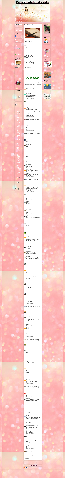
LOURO (27, 282)
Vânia (26, 430)
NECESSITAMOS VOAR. (18, 163)
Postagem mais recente (27, 462)
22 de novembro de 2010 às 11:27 (30, 291)
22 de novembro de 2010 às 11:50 (30, 295)
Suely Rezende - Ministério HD (30, 435)
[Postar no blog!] (38, 84)
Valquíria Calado (28, 132)
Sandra (27, 385)
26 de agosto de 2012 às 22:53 (29, 456)
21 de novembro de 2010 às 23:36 (30, 199)
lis (26, 215)
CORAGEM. (18, 135)
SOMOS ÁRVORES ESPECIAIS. (18, 142)
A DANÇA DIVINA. (18, 156)
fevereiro (18, 185)
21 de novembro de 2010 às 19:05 (30, 105)
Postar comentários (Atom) (34, 465)
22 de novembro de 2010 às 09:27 (30, 254)
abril (17, 183)
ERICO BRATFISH (28, 296)
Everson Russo (28, 251)
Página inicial (33, 463)
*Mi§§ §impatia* (28, 93)
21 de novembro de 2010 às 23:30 (30, 191)
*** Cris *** (27, 184)
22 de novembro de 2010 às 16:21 (30, 342)
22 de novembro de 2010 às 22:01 (30, 390)
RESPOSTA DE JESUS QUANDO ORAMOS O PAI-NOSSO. (18, 159)
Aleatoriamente (28, 144)
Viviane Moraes (28, 310)
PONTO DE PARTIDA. (18, 121)
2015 (17, 104)
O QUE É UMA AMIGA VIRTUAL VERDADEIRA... (18, 138)
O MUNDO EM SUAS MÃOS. (18, 174)
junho (18, 181)
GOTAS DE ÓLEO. (18, 165)
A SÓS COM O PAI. (18, 132)
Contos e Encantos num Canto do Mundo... (31, 425)
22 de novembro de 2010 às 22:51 (30, 413)
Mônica (27, 343)
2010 (17, 110)
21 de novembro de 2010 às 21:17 (30, 171)
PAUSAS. (18, 123)
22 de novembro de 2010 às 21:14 (30, 383)
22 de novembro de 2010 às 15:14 (30, 314)
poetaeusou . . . (28, 349)
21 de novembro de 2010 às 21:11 (30, 167)
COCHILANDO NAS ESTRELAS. (18, 153)
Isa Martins (27, 256)
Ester (26, 327)
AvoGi (27, 392)
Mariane (27, 236)
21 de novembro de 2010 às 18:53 (30, 98)
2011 (17, 109)
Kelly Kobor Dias (28, 169)
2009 (17, 188)
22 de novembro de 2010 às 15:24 (30, 325)
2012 (17, 107)
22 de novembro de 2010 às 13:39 (30, 303)
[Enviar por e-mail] (37, 84)
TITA (26, 173)
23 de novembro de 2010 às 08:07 (30, 428)
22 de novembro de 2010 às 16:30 (30, 347)
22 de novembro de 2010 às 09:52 (30, 261)
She (26, 118)
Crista (26, 178)
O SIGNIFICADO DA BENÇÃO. (18, 171)
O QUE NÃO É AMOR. (18, 134)
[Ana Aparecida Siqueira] (15, 36)
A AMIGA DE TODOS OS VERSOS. (18, 129)
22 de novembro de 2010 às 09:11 (30, 249)
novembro (18, 112)
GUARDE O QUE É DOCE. (18, 145)
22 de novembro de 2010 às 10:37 (30, 281)
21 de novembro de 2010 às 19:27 (30, 130)
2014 (17, 105)
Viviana (27, 367)
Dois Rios (27, 398)
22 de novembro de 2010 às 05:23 (30, 230)
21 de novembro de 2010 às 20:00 (30, 142)
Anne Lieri (27, 338)
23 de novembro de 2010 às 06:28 (30, 423)
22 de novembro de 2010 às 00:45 (30, 220)
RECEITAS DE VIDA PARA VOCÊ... (18, 167)
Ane (26, 405)
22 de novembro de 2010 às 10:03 (30, 267)
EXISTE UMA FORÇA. (18, 117)
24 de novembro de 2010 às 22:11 (30, 448)
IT (26, 107)
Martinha (27, 305)
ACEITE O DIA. (18, 151)
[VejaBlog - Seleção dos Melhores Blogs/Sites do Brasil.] (18, 29)
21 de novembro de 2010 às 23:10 (30, 183)
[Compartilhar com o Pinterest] (40, 84)
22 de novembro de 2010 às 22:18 (30, 396)
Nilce (26, 221)
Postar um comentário (28, 458)
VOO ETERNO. (18, 149)
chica (26, 231)
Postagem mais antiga (38, 462)
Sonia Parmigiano (28, 316)
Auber (27, 450)
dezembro (18, 111)
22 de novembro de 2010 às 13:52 (30, 309)
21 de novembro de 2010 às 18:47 (30, 91)
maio (17, 182)
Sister (26, 201)
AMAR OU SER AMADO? (18, 114)
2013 (17, 106)
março (18, 184)
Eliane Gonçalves (28, 292)
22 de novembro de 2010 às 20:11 (30, 377)
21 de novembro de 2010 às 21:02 (30, 162)
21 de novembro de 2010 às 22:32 (30, 176)
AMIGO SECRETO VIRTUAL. (18, 125)
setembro (18, 177)
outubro (18, 176)
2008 (17, 189)
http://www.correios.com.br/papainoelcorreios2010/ (33, 82)
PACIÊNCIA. (18, 122)
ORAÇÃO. (18, 147)
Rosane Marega (28, 246)
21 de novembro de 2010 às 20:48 (30, 150)
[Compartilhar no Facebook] (39, 84)
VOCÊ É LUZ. (18, 119)
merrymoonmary (32, 472)
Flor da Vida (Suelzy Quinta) (29, 88)
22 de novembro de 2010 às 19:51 (30, 366)
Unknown (27, 269)
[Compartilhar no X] (39, 84)
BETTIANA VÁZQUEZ (29, 209)
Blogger (39, 472)
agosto (18, 178)
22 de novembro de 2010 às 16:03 (30, 336)
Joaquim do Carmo (28, 164)
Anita (26, 415)
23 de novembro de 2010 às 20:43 (30, 433)
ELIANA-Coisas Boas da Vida (30, 138)
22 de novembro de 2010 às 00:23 (30, 213)
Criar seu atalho (16, 37)
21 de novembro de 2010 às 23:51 (30, 207)
